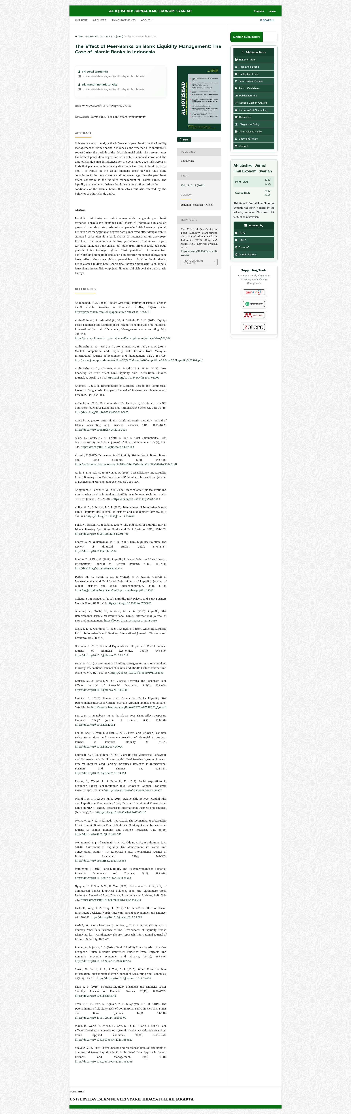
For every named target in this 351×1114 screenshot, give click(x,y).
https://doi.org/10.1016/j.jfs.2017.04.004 (99, 746)
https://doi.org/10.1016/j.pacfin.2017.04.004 (133, 377)
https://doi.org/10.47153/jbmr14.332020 (110, 516)
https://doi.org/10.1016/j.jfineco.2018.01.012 (101, 655)
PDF (185, 139)
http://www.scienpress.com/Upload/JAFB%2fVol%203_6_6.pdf (128, 707)
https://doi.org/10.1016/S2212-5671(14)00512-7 (103, 961)
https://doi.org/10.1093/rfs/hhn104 (95, 551)
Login (272, 10)
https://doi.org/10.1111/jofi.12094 (95, 724)
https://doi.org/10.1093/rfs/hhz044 (95, 995)
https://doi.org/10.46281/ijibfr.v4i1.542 (98, 834)
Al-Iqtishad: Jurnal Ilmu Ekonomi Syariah (150, 11)
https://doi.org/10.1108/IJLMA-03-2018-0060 (130, 620)
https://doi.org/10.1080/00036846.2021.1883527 (103, 1039)
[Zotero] (254, 327)
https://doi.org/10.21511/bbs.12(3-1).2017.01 (101, 533)
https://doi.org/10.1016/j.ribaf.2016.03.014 (100, 773)
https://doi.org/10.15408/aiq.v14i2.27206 (106, 106)
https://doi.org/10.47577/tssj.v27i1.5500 (136, 499)
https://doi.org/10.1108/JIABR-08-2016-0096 (101, 429)
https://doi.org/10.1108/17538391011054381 (136, 672)
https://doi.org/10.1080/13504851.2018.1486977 (133, 790)
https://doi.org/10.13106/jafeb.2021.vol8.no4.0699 (111, 900)
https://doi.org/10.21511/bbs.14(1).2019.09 (100, 1017)
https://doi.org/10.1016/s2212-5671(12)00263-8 (103, 878)
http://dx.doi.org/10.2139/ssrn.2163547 (98, 568)
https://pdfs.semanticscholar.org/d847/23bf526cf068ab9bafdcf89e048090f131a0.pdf (126, 464)
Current (81, 20)
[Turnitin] (254, 292)
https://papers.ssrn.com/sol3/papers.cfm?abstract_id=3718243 (112, 312)
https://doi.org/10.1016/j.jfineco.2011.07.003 (107, 447)
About (146, 20)
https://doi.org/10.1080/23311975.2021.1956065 (103, 1061)
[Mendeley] (254, 315)
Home (79, 36)
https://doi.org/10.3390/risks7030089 (129, 603)
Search (268, 20)
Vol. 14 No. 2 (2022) (111, 36)
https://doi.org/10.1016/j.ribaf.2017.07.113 (120, 812)
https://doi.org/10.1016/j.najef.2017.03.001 (116, 917)
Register (259, 10)
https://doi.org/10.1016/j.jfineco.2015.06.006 (101, 690)
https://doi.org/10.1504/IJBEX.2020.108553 (100, 860)
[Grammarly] (254, 304)
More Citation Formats (193, 262)
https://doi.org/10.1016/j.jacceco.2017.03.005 (124, 978)
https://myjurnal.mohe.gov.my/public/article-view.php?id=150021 (115, 590)
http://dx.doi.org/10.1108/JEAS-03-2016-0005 (102, 412)
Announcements (123, 20)
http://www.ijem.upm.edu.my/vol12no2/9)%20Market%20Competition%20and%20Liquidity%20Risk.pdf (138, 360)
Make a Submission (246, 36)
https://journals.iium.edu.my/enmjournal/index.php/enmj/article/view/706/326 (123, 338)
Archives (99, 20)
